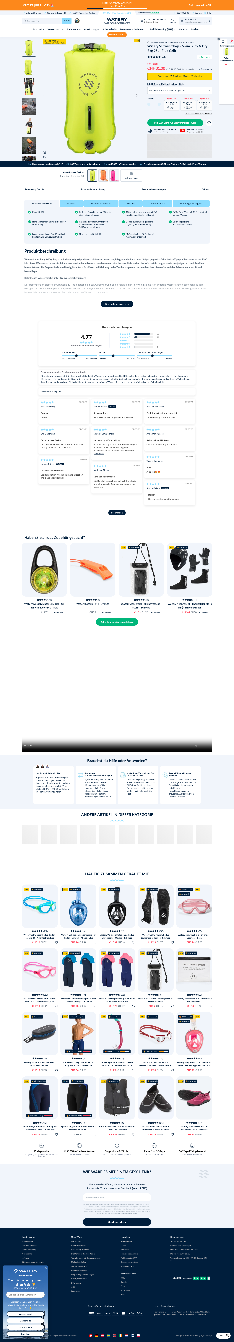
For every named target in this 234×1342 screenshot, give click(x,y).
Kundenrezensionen (79, 1270)
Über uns (198, 13)
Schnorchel (108, 29)
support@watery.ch (183, 1245)
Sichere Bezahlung (29, 1249)
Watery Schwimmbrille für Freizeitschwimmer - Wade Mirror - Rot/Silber (155, 1065)
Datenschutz (76, 1283)
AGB (73, 1287)
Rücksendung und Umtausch (32, 1262)
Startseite (38, 29)
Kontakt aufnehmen (29, 1245)
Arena (123, 1286)
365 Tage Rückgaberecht (56, 13)
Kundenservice (27, 1241)
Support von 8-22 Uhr (117, 1151)
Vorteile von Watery (79, 1266)
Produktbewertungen (154, 189)
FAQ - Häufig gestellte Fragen (82, 1274)
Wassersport (55, 29)
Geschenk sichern (117, 1222)
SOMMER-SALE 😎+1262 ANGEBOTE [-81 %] (54, 42)
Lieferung (25, 1258)
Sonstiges (25, 1334)
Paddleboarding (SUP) (161, 29)
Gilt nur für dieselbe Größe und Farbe (198, 113)
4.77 (86, 337)
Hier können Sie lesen (163, 1312)
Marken (195, 29)
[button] (44, 95)
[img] (47, 402)
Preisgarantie (41, 1151)
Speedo (123, 1282)
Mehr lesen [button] (99, 453)
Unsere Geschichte (78, 1245)
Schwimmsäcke (175, 42)
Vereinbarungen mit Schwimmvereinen (86, 1258)
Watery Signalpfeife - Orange (92, 603)
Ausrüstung (90, 29)
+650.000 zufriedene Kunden (83, 13)
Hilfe (209, 13)
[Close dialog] (46, 1268)
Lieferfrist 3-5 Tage (33, 13)
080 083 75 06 (183, 13)
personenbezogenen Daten (127, 1213)
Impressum (75, 1291)
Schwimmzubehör (127, 1266)
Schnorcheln (25, 1327)
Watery (123, 1277)
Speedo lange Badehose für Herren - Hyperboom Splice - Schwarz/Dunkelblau (78, 1129)
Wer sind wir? (76, 1241)
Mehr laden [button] (117, 512)
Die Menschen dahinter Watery (83, 1253)
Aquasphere (125, 1290)
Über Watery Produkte (80, 1249)
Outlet (123, 1245)
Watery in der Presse (79, 1278)
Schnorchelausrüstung (129, 1262)
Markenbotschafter (78, 1262)
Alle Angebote (126, 1241)
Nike (122, 1294)
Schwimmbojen (188, 42)
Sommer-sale (116, 34)
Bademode (73, 29)
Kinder (182, 29)
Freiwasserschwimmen (132, 29)
